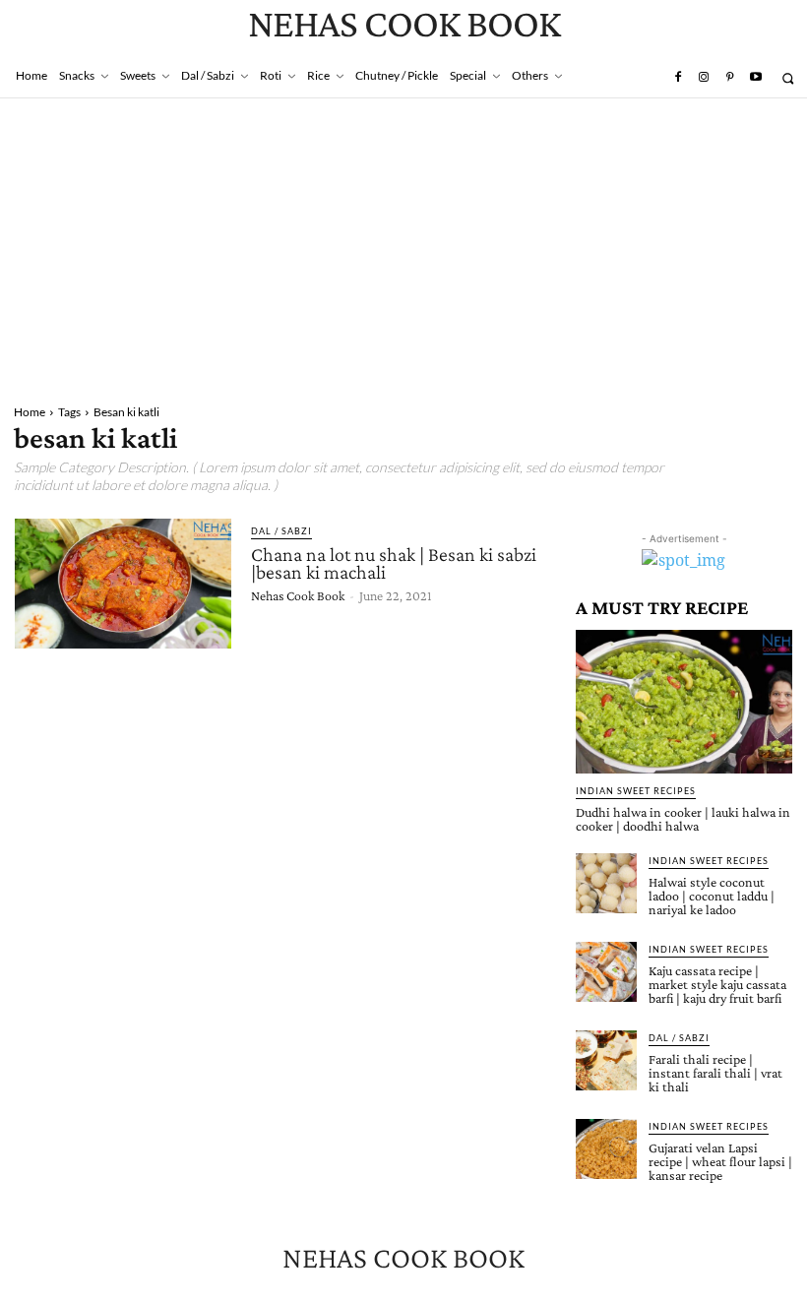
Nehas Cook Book (297, 595)
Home (29, 411)
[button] (788, 78)
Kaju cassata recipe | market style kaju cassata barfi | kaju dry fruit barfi (717, 984)
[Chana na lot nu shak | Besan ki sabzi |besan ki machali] (123, 584)
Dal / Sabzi (281, 531)
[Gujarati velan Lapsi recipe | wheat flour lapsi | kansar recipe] (606, 1149)
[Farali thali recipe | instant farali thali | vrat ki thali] (606, 1060)
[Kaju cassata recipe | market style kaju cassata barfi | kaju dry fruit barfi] (606, 972)
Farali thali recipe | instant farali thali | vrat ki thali (715, 1072)
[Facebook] (677, 78)
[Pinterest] (729, 78)
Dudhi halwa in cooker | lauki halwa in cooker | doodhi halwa (683, 819)
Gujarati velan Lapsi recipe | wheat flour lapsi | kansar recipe (720, 1161)
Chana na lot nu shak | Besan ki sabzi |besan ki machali (393, 563)
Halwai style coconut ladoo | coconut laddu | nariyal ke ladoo (712, 895)
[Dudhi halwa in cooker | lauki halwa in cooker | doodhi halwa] (684, 701)
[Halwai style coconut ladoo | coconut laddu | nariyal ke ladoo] (606, 883)
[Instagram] (703, 78)
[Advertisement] (403, 246)
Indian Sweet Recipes (636, 790)
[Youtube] (756, 78)
